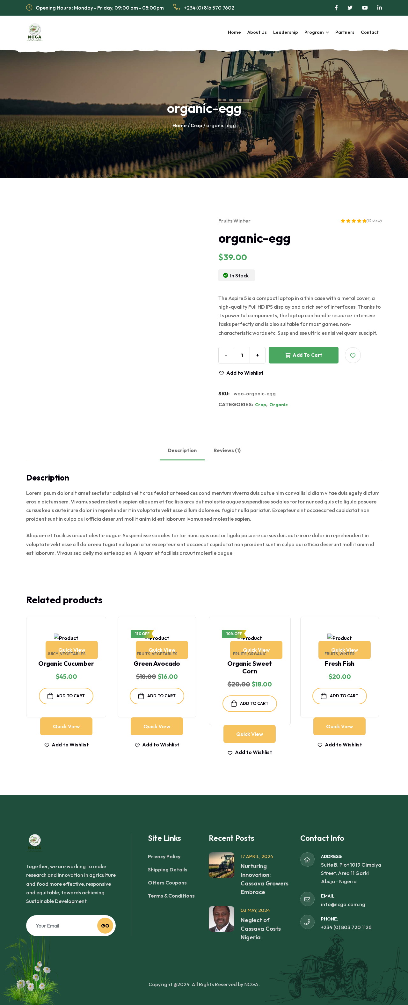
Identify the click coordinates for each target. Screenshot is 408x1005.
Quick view (71, 650)
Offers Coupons (167, 882)
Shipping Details (167, 869)
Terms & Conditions (171, 895)
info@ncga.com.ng (343, 904)
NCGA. (252, 984)
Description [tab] (182, 450)
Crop (196, 125)
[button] (353, 355)
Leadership (285, 32)
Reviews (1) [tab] (227, 450)
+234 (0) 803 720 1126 (346, 927)
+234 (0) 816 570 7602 (208, 7)
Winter (242, 220)
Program (314, 32)
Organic (278, 404)
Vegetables (72, 654)
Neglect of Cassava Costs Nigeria (261, 928)
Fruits (225, 220)
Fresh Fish (339, 663)
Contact (370, 32)
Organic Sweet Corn (249, 667)
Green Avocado (157, 663)
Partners (344, 32)
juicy (52, 654)
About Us (257, 32)
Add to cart (307, 355)
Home (234, 32)
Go (105, 926)
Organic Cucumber (66, 663)
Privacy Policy (164, 856)
